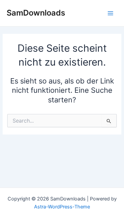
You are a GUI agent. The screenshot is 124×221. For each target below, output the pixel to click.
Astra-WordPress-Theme (62, 207)
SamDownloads (36, 13)
